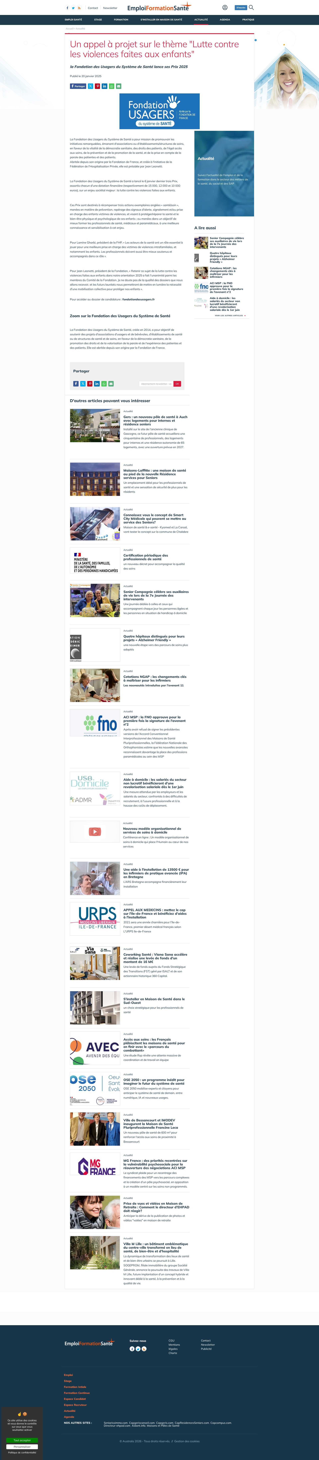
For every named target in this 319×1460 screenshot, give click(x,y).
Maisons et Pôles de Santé (163, 1425)
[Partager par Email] (118, 86)
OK (177, 383)
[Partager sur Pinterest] (97, 86)
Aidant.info (138, 1425)
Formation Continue (77, 1393)
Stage (98, 19)
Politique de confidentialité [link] (22, 1452)
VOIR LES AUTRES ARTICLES (230, 316)
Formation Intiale (75, 1387)
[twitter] (73, 7)
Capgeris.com (164, 1422)
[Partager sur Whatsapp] (111, 86)
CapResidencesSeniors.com (192, 1422)
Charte (173, 1353)
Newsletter (110, 7)
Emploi (68, 1375)
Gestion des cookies (187, 1441)
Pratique (248, 19)
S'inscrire (241, 7)
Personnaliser (22, 1446)
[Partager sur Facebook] (76, 383)
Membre (227, 8)
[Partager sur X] (90, 86)
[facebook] (67, 7)
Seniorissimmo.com (116, 1422)
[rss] (79, 7)
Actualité (201, 19)
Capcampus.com (221, 1422)
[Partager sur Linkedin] (104, 86)
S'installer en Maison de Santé (161, 19)
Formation (121, 19)
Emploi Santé (73, 19)
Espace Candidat (75, 1398)
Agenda (225, 19)
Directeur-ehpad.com (117, 1425)
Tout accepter (22, 1440)
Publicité (206, 1348)
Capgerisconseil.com (142, 1422)
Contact (93, 7)
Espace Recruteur (75, 1404)
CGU (171, 1340)
